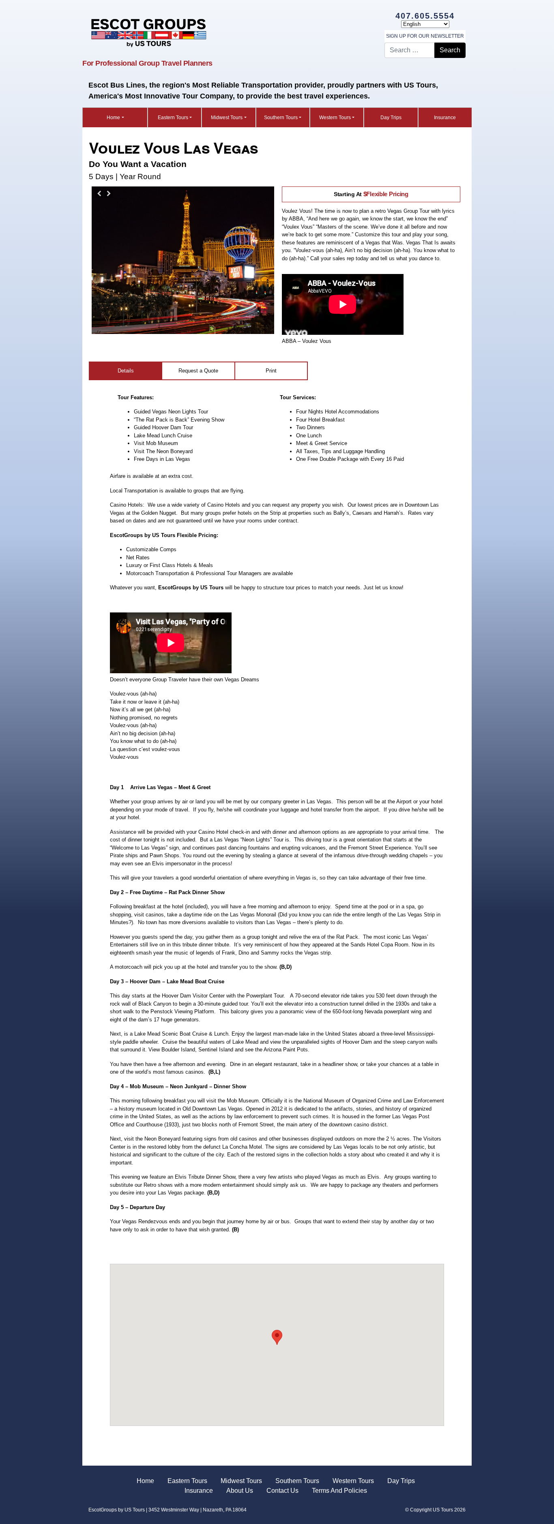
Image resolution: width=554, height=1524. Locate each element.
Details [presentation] (126, 371)
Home (113, 117)
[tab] (126, 370)
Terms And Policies (339, 1490)
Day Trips (391, 117)
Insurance (445, 117)
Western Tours (335, 117)
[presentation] (271, 370)
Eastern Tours (173, 117)
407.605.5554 (425, 15)
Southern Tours (281, 117)
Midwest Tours (227, 117)
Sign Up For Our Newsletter (425, 36)
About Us (239, 1490)
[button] (277, 1337)
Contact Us (282, 1490)
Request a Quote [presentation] (198, 371)
